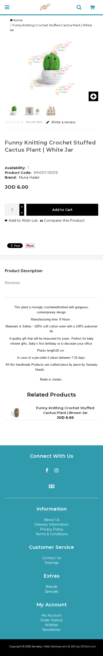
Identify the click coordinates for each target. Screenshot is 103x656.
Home (18, 20)
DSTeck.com (88, 646)
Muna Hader (29, 177)
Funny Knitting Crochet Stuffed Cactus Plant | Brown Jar (65, 410)
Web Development (56, 646)
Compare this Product (64, 220)
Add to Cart (62, 210)
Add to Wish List (23, 220)
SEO (73, 646)
